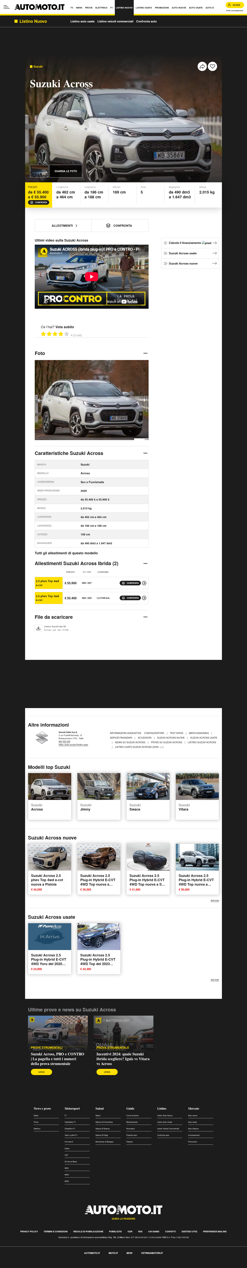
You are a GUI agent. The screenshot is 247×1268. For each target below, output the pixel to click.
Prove (36, 1122)
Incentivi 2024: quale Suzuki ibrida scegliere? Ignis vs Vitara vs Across (123, 1058)
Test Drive (177, 733)
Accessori (145, 737)
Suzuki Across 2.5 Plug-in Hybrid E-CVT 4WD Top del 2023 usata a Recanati (97, 962)
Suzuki (38, 66)
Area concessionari (234, 10)
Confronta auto (146, 21)
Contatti (170, 1231)
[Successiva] (143, 400)
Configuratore (154, 733)
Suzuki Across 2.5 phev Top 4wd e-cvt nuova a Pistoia (47, 880)
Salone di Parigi (102, 1135)
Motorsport (72, 1108)
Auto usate (192, 1122)
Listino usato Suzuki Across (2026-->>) (139, 746)
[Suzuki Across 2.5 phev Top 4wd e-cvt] (144, 583)
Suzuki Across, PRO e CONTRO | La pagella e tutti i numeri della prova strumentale (57, 1058)
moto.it (113, 1253)
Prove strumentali (46, 1048)
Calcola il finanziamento (185, 243)
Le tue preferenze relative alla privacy (60, 1266)
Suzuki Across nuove (183, 263)
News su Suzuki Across (130, 742)
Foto (40, 353)
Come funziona (132, 1115)
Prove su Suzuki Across (167, 742)
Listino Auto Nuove (165, 1115)
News (36, 1115)
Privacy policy (29, 1231)
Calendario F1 (70, 1122)
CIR (66, 1155)
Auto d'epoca (193, 1128)
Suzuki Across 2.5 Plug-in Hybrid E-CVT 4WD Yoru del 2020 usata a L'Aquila (48, 962)
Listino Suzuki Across (202, 742)
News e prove (42, 1108)
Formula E (69, 1141)
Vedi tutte (215, 900)
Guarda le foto (66, 171)
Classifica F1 (70, 1128)
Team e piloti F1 (71, 1135)
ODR (130, 1231)
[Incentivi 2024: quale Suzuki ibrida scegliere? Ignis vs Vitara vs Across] (123, 1033)
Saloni (100, 1108)
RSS (140, 1231)
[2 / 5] (49, 334)
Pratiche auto (131, 1135)
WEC (67, 1168)
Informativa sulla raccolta (17, 1266)
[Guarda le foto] (39, 171)
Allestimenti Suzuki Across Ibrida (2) (76, 563)
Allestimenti (62, 225)
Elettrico (37, 1128)
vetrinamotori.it (152, 1253)
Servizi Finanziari (121, 737)
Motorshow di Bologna (104, 1141)
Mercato (193, 1108)
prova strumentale (112, 1048)
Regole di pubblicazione (88, 1231)
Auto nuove (192, 1115)
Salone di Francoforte (104, 1122)
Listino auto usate (82, 21)
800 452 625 (64, 741)
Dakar (67, 1148)
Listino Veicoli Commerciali (168, 1128)
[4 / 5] (60, 334)
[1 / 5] (43, 334)
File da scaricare (54, 616)
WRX (67, 1181)
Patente (129, 1141)
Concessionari (194, 1135)
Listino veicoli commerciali (115, 21)
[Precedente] (41, 400)
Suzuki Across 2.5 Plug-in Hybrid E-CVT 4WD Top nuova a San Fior (147, 882)
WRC (67, 1174)
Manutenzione (132, 1122)
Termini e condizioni (56, 1231)
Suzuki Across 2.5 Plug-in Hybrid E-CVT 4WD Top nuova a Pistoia (97, 882)
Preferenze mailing (215, 1231)
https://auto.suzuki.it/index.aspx (73, 744)
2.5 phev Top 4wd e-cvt (47, 583)
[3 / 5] (55, 334)
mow (129, 1253)
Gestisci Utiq (189, 1231)
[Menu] (7, 7)
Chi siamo (153, 1231)
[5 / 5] (66, 334)
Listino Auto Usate (164, 1122)
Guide (130, 1108)
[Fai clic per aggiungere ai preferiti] (212, 66)
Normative (130, 1128)
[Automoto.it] (39, 7)
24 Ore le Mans (71, 1161)
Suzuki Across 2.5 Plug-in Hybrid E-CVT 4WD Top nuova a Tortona (196, 882)
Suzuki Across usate (183, 253)
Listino (161, 1108)
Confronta (41, 202)
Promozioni (192, 1141)
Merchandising (199, 733)
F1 (66, 1115)
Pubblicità (115, 1231)
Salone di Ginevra (103, 1128)
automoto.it (92, 1253)
